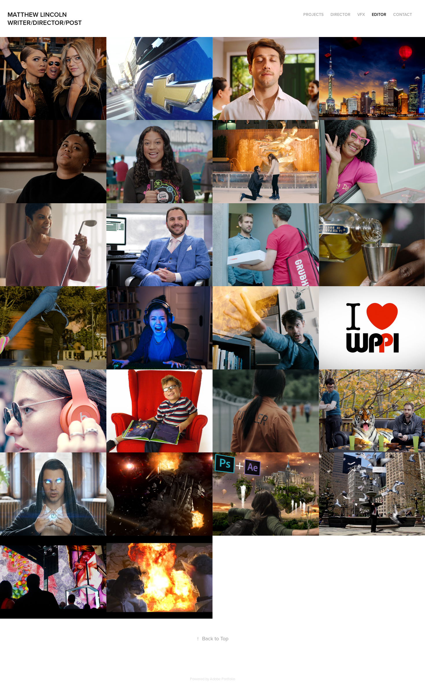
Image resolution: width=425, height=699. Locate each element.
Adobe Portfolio (222, 678)
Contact (402, 14)
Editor (379, 14)
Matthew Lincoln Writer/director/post (47, 18)
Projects (313, 14)
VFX (361, 14)
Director (340, 14)
